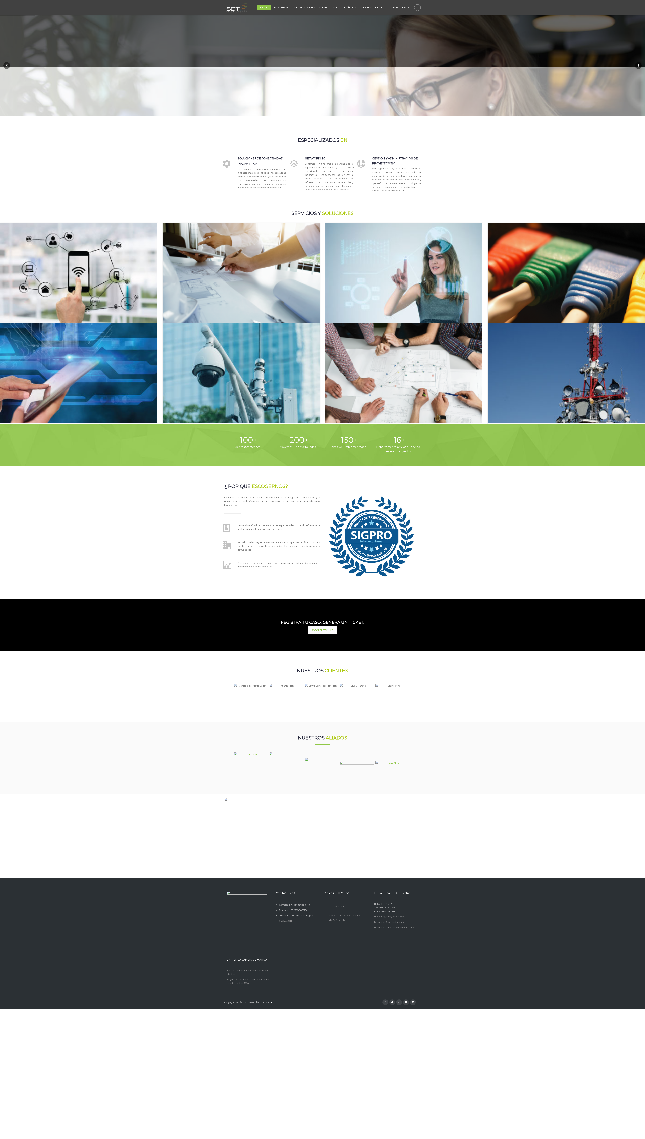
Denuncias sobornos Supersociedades (394, 927)
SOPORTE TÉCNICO (322, 630)
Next (412, 696)
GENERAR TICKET (337, 906)
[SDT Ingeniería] (236, 7)
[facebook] (385, 1002)
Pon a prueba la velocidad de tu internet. (345, 917)
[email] (413, 1002)
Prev (231, 696)
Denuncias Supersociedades (389, 922)
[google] (399, 1002)
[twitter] (392, 1002)
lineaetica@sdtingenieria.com (389, 916)
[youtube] (406, 1002)
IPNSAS (269, 1002)
